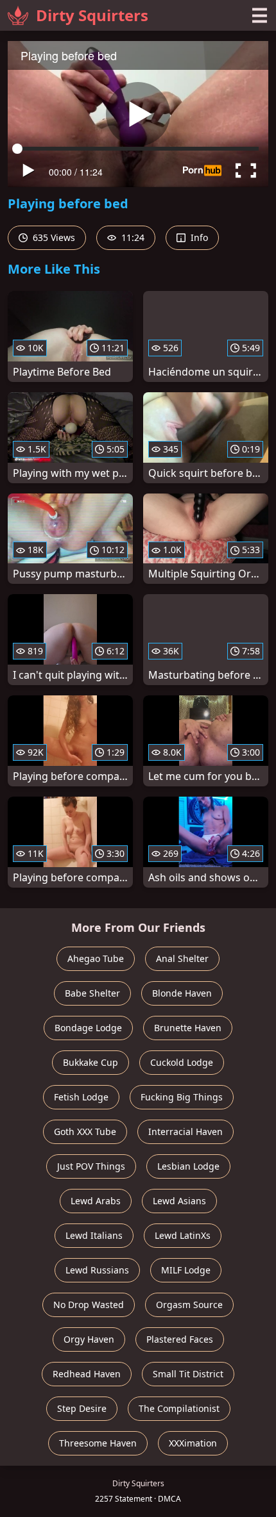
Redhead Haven (87, 1374)
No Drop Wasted (88, 1304)
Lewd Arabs (96, 1201)
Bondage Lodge (88, 1028)
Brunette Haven (187, 1028)
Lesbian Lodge (188, 1166)
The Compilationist (179, 1408)
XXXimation (193, 1443)
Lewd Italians (94, 1235)
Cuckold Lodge (181, 1062)
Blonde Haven (182, 993)
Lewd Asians (179, 1201)
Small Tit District (188, 1374)
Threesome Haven (98, 1443)
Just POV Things (91, 1166)
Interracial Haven (185, 1131)
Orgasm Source (189, 1304)
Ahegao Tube (95, 958)
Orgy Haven (89, 1339)
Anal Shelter (182, 958)
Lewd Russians (97, 1270)
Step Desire (82, 1408)
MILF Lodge (186, 1270)
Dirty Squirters (92, 15)
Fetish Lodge (81, 1097)
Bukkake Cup (90, 1062)
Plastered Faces (179, 1339)
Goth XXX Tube (85, 1131)
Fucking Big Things (182, 1097)
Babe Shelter (92, 993)
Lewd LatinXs (183, 1235)
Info (198, 237)
